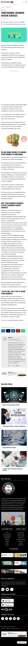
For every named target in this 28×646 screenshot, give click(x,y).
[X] (10, 618)
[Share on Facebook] (3, 330)
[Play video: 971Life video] (13, 518)
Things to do (21, 532)
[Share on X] (8, 330)
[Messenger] (7, 589)
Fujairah (7, 541)
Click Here (4, 320)
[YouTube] (17, 365)
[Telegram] (11, 589)
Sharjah (7, 539)
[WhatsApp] (2, 589)
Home (2, 7)
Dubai (7, 532)
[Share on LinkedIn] (13, 330)
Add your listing (21, 539)
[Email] (19, 365)
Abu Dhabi (7, 537)
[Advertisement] (14, 86)
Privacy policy (15, 628)
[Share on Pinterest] (18, 330)
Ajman (7, 544)
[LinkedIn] (15, 365)
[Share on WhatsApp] (23, 330)
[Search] (22, 2)
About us (21, 537)
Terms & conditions (6, 628)
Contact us (21, 544)
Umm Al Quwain (7, 534)
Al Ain (7, 543)
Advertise (21, 541)
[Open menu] (25, 2)
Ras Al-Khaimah (7, 536)
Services (8, 7)
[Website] (8, 365)
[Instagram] (12, 365)
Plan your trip (20, 536)
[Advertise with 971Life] (14, 373)
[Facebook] (10, 365)
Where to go (21, 534)
